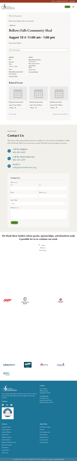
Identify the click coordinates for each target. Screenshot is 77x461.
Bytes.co (44, 459)
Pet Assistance (5, 447)
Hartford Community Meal (36, 102)
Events (54, 1)
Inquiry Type (14, 200)
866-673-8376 (48, 400)
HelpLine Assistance (7, 437)
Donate (67, 7)
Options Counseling (6, 445)
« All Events (12, 25)
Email (42, 192)
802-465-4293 (49, 402)
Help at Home (5, 435)
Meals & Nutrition (6, 440)
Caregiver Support (6, 427)
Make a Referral (43, 435)
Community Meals (13, 76)
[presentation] (18, 93)
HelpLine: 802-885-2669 (63, 1)
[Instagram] (7, 405)
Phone (12, 192)
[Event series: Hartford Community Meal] (35, 107)
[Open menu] (73, 7)
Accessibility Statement (59, 459)
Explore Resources (44, 437)
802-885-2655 (45, 396)
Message (15, 207)
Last (40, 185)
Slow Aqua (13, 114)
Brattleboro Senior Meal (56, 102)
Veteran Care (5, 452)
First (12, 185)
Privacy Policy (50, 459)
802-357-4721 (45, 398)
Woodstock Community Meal (16, 102)
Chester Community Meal (60, 114)
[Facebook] (3, 405)
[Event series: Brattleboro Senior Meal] (56, 107)
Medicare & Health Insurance (9, 442)
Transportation (5, 450)
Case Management (6, 429)
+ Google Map (32, 65)
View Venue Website (33, 72)
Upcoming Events (44, 442)
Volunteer (42, 429)
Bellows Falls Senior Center (35, 59)
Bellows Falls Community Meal (16, 71)
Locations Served (44, 440)
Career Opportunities (45, 432)
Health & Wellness (6, 432)
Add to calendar (16, 50)
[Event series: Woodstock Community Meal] (15, 107)
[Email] (11, 405)
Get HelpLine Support (45, 427)
